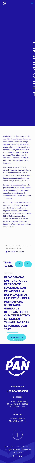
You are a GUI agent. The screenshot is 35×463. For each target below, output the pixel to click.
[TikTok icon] (21, 456)
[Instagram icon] (19, 456)
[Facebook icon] (13, 456)
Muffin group (26, 447)
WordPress (17, 452)
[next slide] (28, 264)
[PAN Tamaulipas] (3, 2)
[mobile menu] (32, 3)
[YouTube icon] (17, 456)
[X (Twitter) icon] (15, 456)
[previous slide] (19, 264)
